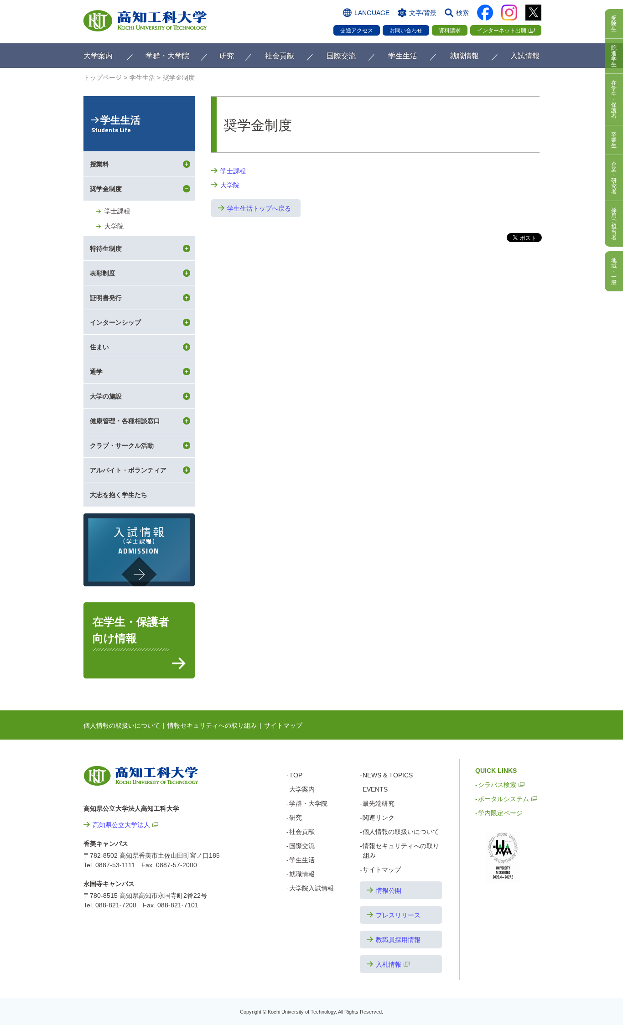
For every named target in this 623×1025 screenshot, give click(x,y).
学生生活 (115, 124)
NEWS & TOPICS (388, 775)
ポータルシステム (503, 798)
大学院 (229, 185)
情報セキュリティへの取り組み (212, 725)
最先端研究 (379, 803)
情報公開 (388, 890)
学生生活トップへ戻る (259, 208)
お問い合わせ (405, 30)
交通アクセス (356, 30)
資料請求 (450, 30)
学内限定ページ (500, 813)
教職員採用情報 (398, 939)
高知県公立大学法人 (121, 824)
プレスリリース (398, 915)
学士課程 (233, 171)
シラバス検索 (497, 784)
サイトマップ (283, 725)
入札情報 (388, 964)
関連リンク (379, 817)
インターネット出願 (501, 30)
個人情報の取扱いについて (121, 725)
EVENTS (375, 789)
